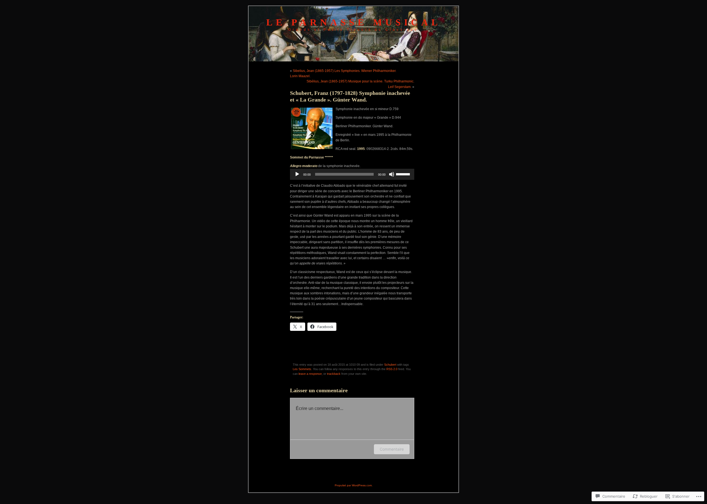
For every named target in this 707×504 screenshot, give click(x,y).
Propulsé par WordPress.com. (354, 485)
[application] (352, 174)
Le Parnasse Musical (353, 22)
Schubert (390, 364)
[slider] (403, 174)
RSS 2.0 (391, 369)
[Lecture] (297, 174)
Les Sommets (302, 369)
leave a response (310, 373)
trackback (334, 373)
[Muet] (391, 174)
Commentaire (392, 449)
